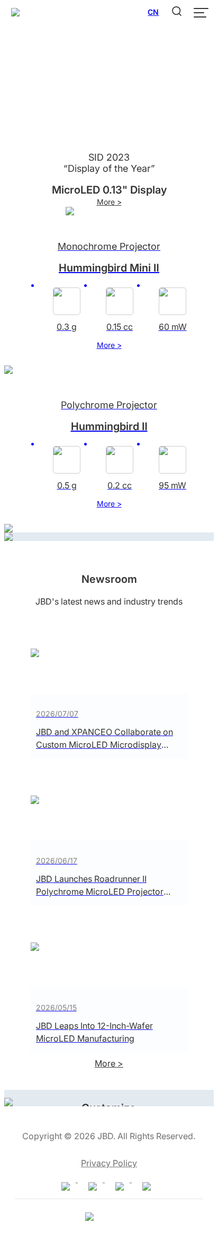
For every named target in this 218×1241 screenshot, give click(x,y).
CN (153, 11)
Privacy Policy (109, 1163)
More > (109, 201)
